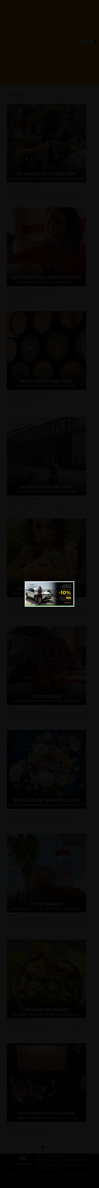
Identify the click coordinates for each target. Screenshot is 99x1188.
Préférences (62, 596)
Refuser (49, 596)
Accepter (36, 596)
